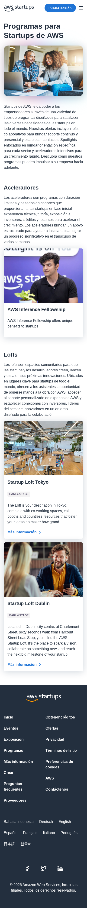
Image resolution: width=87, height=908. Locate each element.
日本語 (9, 844)
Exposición (14, 739)
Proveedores (15, 800)
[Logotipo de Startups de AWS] (19, 8)
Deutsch (46, 822)
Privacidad (54, 739)
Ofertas (51, 728)
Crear (8, 773)
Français (30, 833)
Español (10, 833)
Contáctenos (56, 789)
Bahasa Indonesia (19, 822)
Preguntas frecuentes (13, 786)
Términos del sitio (61, 750)
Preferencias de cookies (59, 764)
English (64, 822)
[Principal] (81, 7)
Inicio (8, 717)
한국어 (26, 844)
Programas (13, 750)
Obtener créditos (60, 717)
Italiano (49, 833)
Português (69, 833)
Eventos (11, 728)
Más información (22, 532)
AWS (49, 778)
